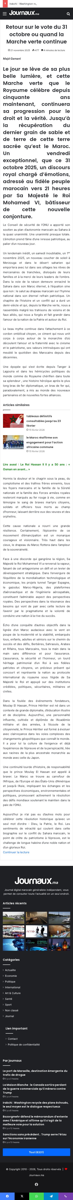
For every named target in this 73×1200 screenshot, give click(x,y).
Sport (8, 1004)
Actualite (10, 970)
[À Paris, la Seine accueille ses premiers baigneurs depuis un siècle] (59, 918)
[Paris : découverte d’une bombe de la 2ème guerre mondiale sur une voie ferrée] (36, 918)
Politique (10, 981)
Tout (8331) (36, 1152)
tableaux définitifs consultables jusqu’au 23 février (43, 421)
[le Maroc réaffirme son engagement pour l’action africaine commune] (13, 442)
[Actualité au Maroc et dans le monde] (24, 13)
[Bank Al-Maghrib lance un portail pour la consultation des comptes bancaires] (13, 931)
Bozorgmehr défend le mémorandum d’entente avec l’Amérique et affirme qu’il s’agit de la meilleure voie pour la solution (35, 1120)
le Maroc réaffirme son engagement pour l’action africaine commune (44, 442)
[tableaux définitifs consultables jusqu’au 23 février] (13, 421)
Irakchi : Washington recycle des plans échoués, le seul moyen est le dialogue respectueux (36, 1104)
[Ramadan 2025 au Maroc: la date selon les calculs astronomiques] (59, 945)
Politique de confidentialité (24, 1044)
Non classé (11, 1010)
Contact (13, 1038)
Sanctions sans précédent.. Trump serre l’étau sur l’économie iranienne (34, 1136)
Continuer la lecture (16, 852)
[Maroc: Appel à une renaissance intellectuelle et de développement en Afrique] (13, 945)
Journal (9, 1016)
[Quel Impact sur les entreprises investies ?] (36, 931)
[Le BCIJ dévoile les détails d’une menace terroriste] (59, 931)
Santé (8, 998)
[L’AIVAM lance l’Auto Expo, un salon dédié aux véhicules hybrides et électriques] (36, 945)
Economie (11, 975)
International (12, 987)
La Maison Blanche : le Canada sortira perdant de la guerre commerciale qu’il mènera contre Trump (34, 1089)
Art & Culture (13, 993)
